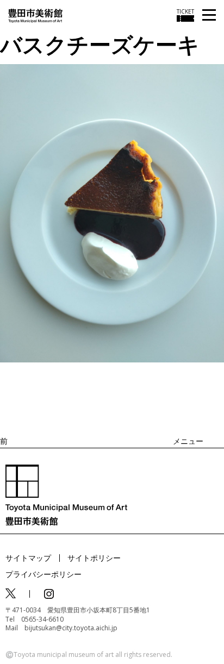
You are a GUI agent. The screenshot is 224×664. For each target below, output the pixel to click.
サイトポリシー (94, 558)
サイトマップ (28, 558)
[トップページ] (35, 15)
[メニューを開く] (209, 15)
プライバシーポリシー (43, 574)
